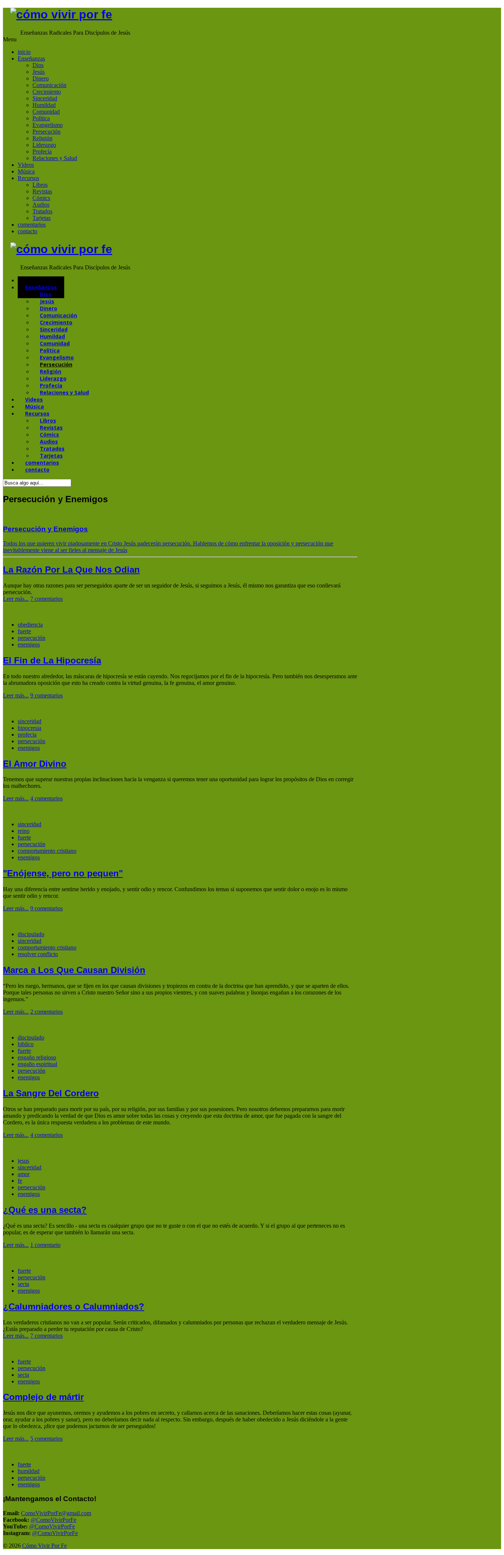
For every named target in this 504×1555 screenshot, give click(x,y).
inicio (24, 52)
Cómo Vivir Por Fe (44, 1545)
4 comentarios (46, 798)
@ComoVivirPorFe (53, 1520)
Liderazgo (44, 145)
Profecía (42, 151)
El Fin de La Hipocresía (52, 660)
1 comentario (45, 1245)
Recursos (28, 178)
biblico (26, 1044)
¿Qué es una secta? (45, 1210)
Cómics (41, 198)
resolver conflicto (38, 954)
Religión (42, 138)
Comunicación (49, 85)
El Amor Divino (34, 764)
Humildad (44, 105)
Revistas (42, 191)
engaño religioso (37, 1057)
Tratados (42, 211)
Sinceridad (44, 98)
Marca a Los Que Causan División (74, 970)
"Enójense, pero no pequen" (63, 873)
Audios (40, 204)
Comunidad (46, 111)
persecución (31, 638)
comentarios (32, 224)
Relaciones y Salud (54, 158)
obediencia (30, 624)
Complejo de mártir (43, 1397)
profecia (27, 734)
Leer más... (16, 599)
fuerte (24, 631)
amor (24, 1174)
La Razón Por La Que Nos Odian (71, 570)
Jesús (38, 72)
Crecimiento (46, 92)
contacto (27, 231)
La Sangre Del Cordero (51, 1093)
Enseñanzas (31, 58)
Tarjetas (41, 218)
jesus (23, 1161)
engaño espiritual (37, 1064)
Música (26, 171)
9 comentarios (46, 695)
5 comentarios (46, 1438)
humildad (28, 1471)
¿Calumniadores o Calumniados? (73, 1306)
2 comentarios (46, 1011)
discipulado (31, 934)
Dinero (40, 78)
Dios (38, 65)
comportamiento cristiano (47, 851)
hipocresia (29, 728)
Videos (26, 165)
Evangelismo (47, 125)
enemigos (29, 644)
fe (20, 1181)
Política (41, 118)
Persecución (46, 131)
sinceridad (29, 721)
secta (23, 1284)
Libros (40, 185)
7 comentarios (46, 599)
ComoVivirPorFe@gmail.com (56, 1513)
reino (24, 831)
